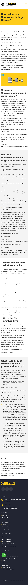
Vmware (4, 560)
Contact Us (5, 518)
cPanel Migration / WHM (8, 558)
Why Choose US (6, 522)
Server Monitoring (6, 541)
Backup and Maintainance (9, 546)
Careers (4, 524)
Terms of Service (6, 527)
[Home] (8, 4)
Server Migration (6, 539)
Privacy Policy (5, 529)
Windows (4, 563)
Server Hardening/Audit (8, 543)
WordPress (5, 565)
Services (4, 520)
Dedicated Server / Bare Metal (10, 556)
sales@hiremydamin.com (10, 508)
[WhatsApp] (4, 555)
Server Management (7, 537)
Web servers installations (8, 570)
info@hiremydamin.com (10, 507)
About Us (4, 515)
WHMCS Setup (6, 567)
